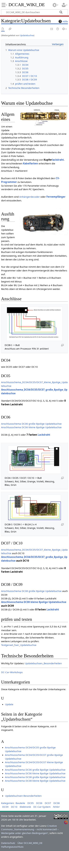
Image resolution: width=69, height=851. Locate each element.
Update (9, 704)
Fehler (56, 806)
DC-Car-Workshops (12, 672)
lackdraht (58, 159)
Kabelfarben (30, 163)
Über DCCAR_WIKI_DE (29, 843)
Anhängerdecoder (29, 196)
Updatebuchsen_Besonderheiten (43, 663)
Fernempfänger (55, 196)
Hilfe (65, 21)
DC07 (48, 803)
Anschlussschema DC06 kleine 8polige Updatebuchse (31, 427)
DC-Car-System (42, 806)
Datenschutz (8, 843)
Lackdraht (44, 434)
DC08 (56, 803)
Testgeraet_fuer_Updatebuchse (18, 645)
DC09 (5, 806)
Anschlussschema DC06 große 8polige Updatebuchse (31, 423)
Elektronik (25, 806)
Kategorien (7, 803)
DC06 (39, 803)
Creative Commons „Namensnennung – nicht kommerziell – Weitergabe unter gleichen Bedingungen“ (30, 829)
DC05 (30, 803)
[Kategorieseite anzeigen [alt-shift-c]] (3, 29)
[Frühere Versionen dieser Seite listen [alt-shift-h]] (58, 29)
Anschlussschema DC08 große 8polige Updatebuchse (31, 591)
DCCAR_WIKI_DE (27, 4)
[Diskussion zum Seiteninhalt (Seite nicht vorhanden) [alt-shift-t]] (10, 29)
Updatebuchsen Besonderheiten (23, 795)
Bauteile (20, 803)
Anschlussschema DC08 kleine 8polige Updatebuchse (33, 602)
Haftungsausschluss (12, 846)
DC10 (14, 806)
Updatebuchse (27, 35)
